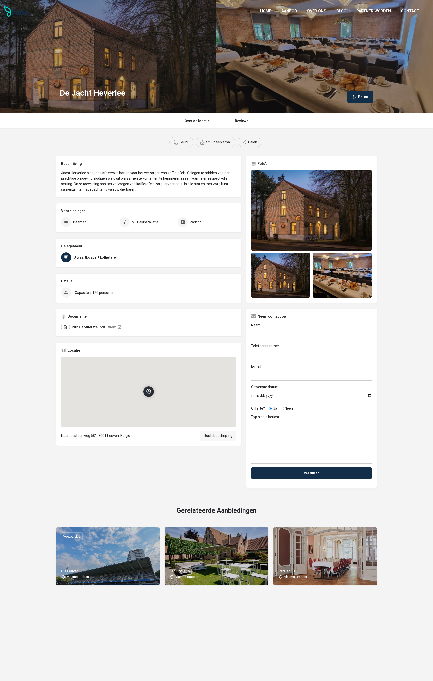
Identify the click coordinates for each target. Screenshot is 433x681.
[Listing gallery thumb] (311, 210)
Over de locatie (197, 121)
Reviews (241, 121)
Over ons (316, 11)
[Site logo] (17, 11)
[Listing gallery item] (280, 275)
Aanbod (289, 11)
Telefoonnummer (265, 346)
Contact (410, 11)
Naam (256, 325)
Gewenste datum (264, 387)
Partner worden (373, 11)
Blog (341, 11)
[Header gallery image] (108, 56)
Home (265, 11)
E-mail (256, 366)
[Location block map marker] (148, 391)
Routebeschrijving (218, 436)
